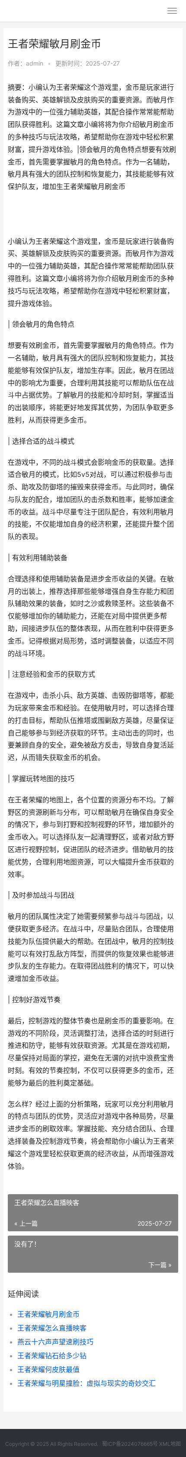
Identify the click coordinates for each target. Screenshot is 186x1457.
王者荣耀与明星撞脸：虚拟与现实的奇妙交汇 (86, 1383)
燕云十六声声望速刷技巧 (55, 1341)
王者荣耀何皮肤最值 (48, 1369)
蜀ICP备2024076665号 (130, 1444)
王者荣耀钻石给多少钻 (52, 1355)
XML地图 (170, 1444)
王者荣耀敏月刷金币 (48, 1314)
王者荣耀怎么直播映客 (52, 1328)
